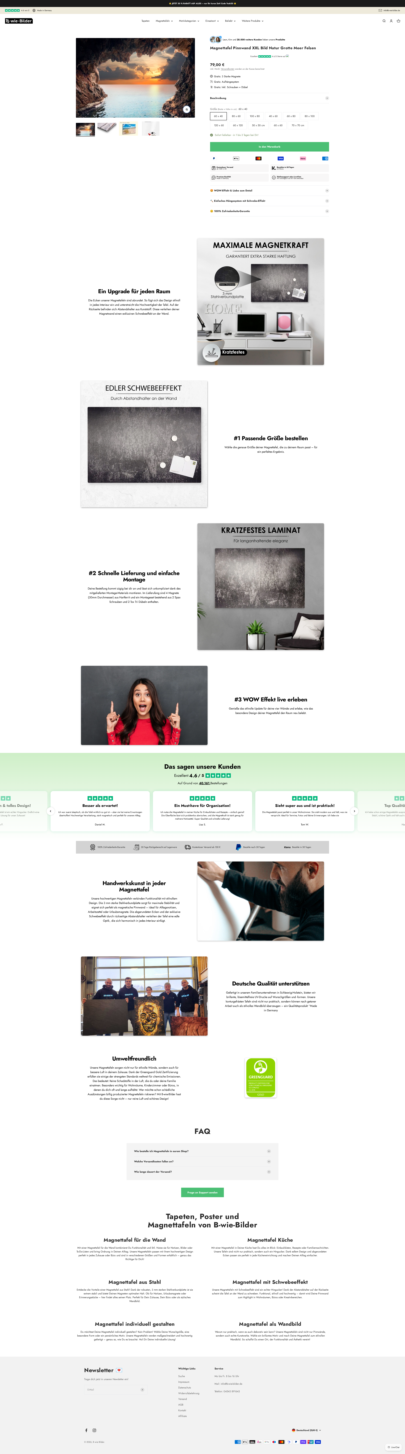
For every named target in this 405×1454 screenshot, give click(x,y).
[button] (51, 811)
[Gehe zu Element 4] (149, 129)
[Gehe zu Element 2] (106, 130)
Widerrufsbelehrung (188, 1393)
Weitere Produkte (251, 21)
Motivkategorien (187, 21)
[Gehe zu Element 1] (85, 130)
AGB (180, 1404)
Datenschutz (184, 1387)
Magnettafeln (163, 21)
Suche (181, 1376)
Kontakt (182, 1410)
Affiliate (182, 1416)
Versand (182, 1399)
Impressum (183, 1382)
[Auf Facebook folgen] (86, 1430)
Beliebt (228, 21)
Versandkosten (227, 68)
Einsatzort (211, 21)
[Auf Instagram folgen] (94, 1430)
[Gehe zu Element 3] (128, 129)
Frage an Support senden (202, 1192)
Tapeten (146, 21)
